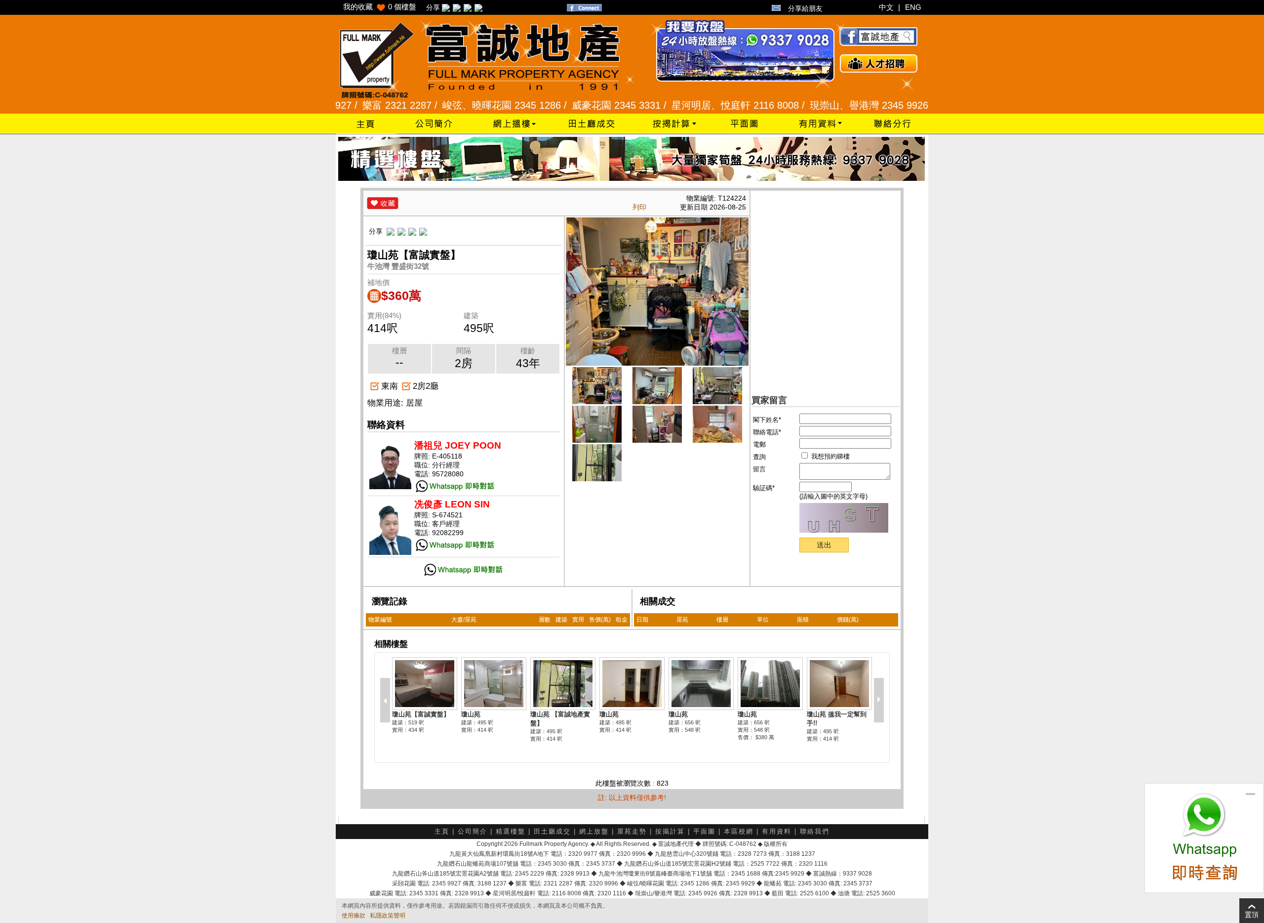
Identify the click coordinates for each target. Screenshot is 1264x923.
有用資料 (776, 831)
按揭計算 (670, 831)
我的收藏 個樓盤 (379, 6)
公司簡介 (472, 831)
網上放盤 (594, 831)
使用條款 (353, 915)
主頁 (441, 831)
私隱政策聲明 (387, 915)
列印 (639, 207)
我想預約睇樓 (829, 456)
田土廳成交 (552, 831)
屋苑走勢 (632, 831)
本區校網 (738, 831)
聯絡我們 (815, 831)
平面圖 (704, 831)
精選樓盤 (510, 831)
